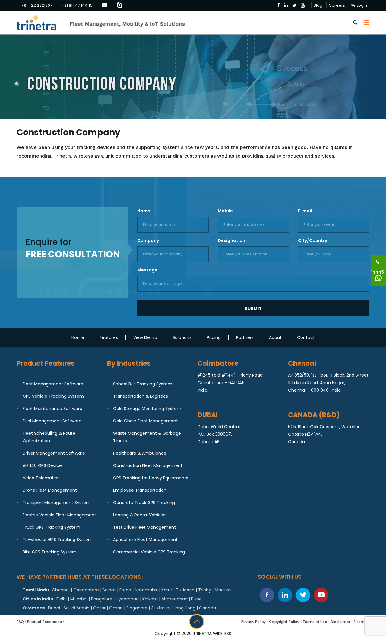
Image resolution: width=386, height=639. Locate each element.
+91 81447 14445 (77, 5)
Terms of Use (314, 621)
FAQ (20, 621)
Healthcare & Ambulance (139, 453)
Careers (337, 5)
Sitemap (361, 621)
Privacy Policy (253, 621)
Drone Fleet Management (50, 490)
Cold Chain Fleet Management (145, 421)
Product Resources (44, 621)
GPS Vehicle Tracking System (53, 396)
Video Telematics (41, 478)
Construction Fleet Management (147, 465)
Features (109, 337)
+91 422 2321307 (36, 5)
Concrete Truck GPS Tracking (144, 503)
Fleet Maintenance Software (52, 409)
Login (362, 5)
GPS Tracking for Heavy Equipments (150, 478)
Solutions (181, 337)
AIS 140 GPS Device (42, 465)
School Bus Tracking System (142, 384)
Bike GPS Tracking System (50, 552)
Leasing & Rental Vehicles (139, 515)
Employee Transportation (139, 490)
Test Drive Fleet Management (144, 527)
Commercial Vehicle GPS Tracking (149, 552)
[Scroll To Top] (196, 621)
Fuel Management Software (52, 421)
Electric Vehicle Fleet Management (59, 515)
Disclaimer (340, 621)
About (275, 337)
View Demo (145, 337)
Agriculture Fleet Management (145, 540)
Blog (318, 5)
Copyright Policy (284, 621)
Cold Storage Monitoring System (147, 409)
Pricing (214, 337)
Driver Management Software (54, 453)
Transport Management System (56, 503)
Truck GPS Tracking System (51, 527)
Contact (306, 337)
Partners (245, 337)
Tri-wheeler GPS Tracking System (58, 540)
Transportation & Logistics (140, 396)
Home (77, 337)
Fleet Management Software (53, 384)
